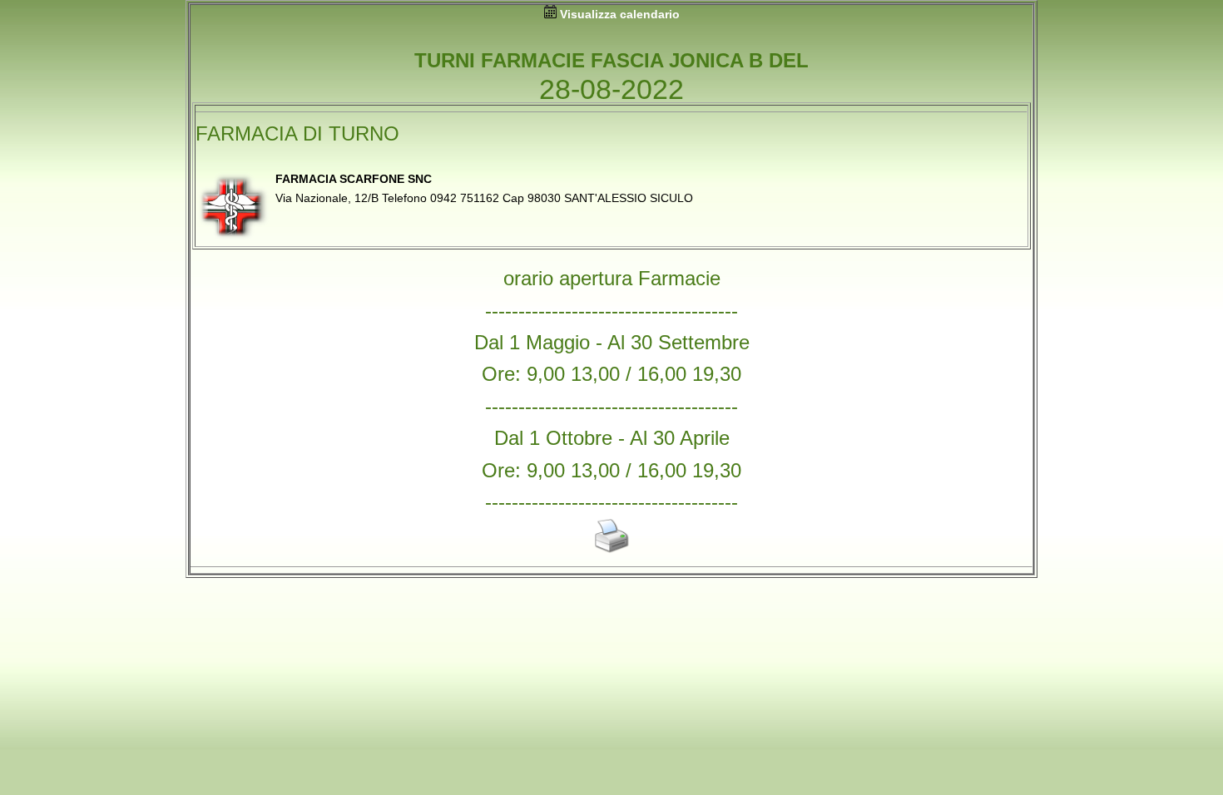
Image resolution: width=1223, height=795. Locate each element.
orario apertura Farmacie (611, 278)
